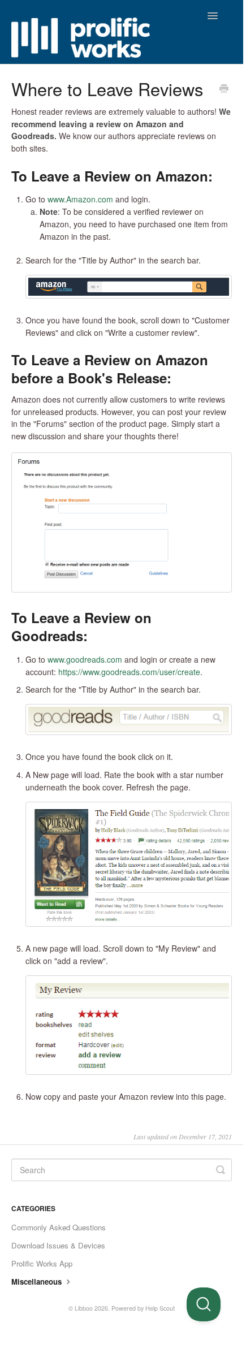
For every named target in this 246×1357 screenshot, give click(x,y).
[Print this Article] (223, 89)
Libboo (84, 1308)
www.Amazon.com (80, 199)
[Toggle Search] (220, 1170)
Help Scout (160, 1308)
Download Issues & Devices (58, 1245)
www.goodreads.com (85, 659)
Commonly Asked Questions (58, 1227)
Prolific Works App (41, 1263)
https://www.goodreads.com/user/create (129, 671)
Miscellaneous (37, 1281)
